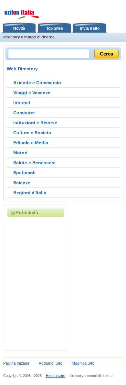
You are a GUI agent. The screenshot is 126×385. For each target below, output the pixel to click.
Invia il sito (90, 28)
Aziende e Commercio (37, 82)
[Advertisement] (63, 283)
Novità (19, 28)
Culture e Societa (32, 132)
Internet (21, 102)
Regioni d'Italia (29, 192)
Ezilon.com (55, 375)
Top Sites (54, 28)
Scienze (21, 182)
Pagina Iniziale (16, 363)
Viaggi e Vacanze (31, 92)
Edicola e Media (30, 142)
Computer (24, 112)
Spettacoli (24, 172)
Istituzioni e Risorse (35, 122)
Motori (20, 152)
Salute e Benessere (34, 162)
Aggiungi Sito (50, 363)
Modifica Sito (83, 363)
